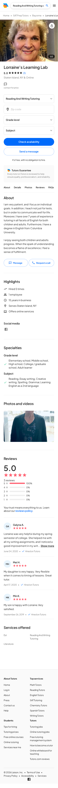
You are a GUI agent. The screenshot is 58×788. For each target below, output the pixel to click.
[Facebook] (6, 329)
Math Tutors (35, 684)
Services (42, 775)
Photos (28, 187)
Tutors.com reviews (40, 758)
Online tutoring (11, 742)
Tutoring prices (11, 731)
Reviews (40, 187)
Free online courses (13, 737)
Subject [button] (10, 130)
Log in (7, 690)
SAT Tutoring (36, 700)
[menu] (5, 6)
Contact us (9, 705)
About (7, 187)
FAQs (51, 187)
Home (6, 15)
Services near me (12, 747)
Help (6, 710)
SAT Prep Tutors (21, 15)
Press (6, 700)
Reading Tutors (37, 690)
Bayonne (36, 15)
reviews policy (24, 510)
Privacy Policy (11, 775)
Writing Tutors (37, 715)
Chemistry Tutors (38, 705)
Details (17, 187)
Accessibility (27, 775)
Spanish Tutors (37, 710)
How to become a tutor (41, 745)
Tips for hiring (10, 726)
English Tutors (37, 695)
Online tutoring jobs (40, 731)
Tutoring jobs (36, 726)
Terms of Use (33, 772)
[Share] (52, 26)
